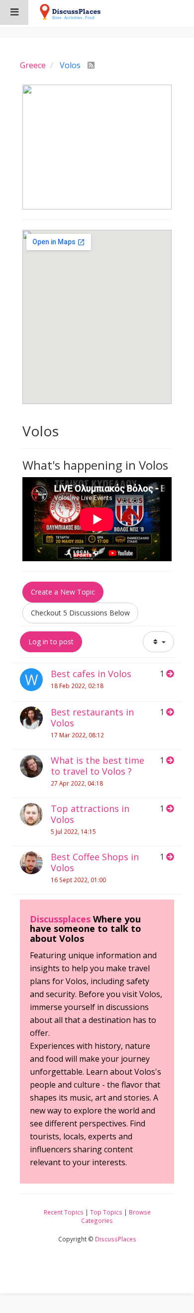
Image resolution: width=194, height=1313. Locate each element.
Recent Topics (64, 1212)
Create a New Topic (63, 592)
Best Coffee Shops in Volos (95, 862)
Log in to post (51, 641)
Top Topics (106, 1212)
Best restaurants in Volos (92, 717)
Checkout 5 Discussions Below (80, 612)
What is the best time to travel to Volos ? (97, 765)
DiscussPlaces (115, 1239)
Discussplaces (60, 919)
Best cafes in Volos (91, 674)
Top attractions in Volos (90, 814)
